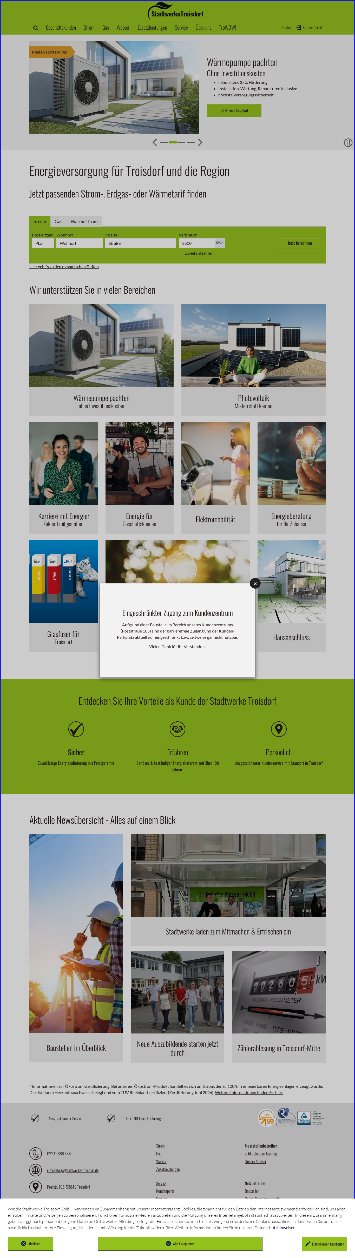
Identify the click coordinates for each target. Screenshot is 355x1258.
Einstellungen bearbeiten (328, 1244)
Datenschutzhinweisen (274, 1227)
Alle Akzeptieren (183, 1243)
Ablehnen (34, 1243)
